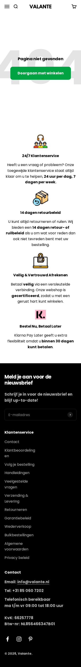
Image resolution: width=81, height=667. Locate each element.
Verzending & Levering (16, 498)
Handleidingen (16, 472)
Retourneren (15, 509)
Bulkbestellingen (19, 535)
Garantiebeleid (17, 518)
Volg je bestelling (19, 464)
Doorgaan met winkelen (41, 73)
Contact (11, 441)
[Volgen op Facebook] (7, 639)
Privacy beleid (16, 557)
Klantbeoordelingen (19, 453)
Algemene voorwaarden (16, 546)
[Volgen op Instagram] (19, 639)
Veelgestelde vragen (16, 484)
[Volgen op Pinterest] (30, 639)
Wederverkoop (17, 526)
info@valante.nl (33, 582)
